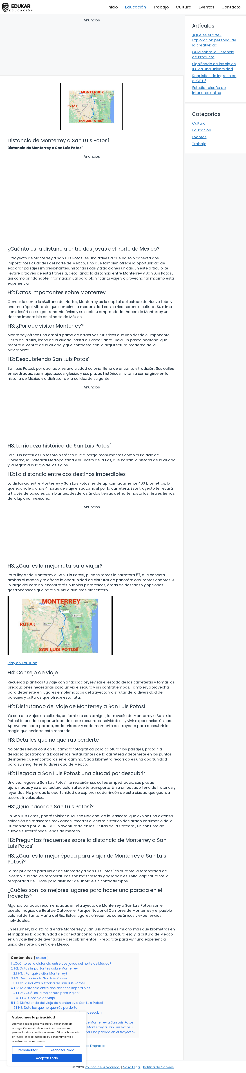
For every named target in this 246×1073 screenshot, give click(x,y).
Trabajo (161, 7)
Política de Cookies (158, 1067)
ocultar (41, 958)
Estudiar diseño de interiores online (209, 90)
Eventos (206, 7)
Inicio (112, 7)
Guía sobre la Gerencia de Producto (213, 55)
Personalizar (28, 1050)
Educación (135, 7)
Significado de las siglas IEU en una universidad (214, 66)
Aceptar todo (47, 1058)
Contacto (231, 7)
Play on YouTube (22, 662)
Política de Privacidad (102, 1067)
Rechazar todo (62, 1050)
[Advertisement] (92, 47)
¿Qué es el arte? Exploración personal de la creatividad (214, 40)
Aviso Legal (131, 1067)
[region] (46, 1038)
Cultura (183, 7)
